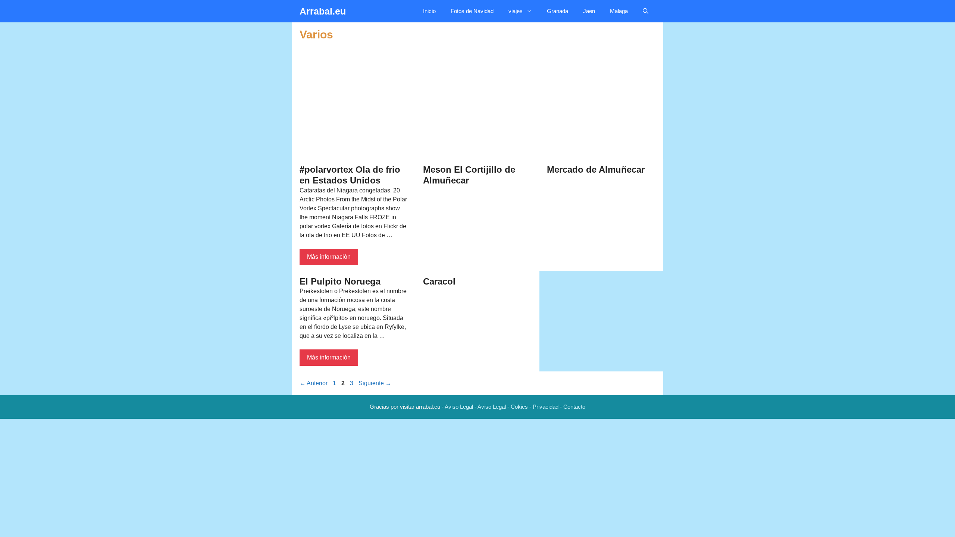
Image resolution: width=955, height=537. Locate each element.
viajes (515, 11)
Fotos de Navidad (472, 11)
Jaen (589, 11)
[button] (645, 11)
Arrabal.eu (323, 11)
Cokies (519, 406)
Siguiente (374, 383)
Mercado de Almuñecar (596, 169)
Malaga (619, 11)
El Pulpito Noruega (340, 281)
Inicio (429, 11)
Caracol (439, 281)
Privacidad (545, 406)
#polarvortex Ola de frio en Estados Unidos (350, 174)
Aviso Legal (459, 406)
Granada (557, 11)
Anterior (314, 383)
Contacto (574, 406)
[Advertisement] (478, 101)
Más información (329, 257)
